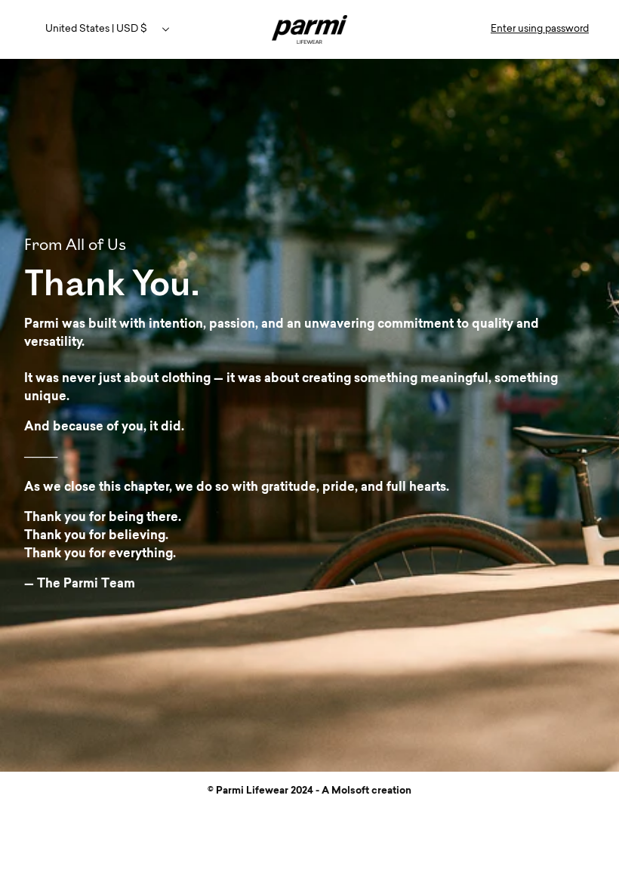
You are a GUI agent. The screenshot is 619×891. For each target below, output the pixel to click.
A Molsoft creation (366, 791)
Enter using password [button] (540, 29)
